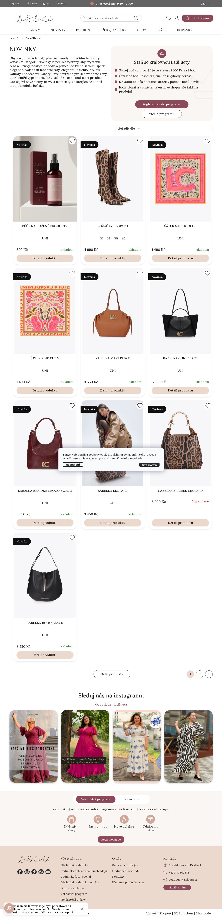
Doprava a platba (72, 888)
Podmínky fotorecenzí (76, 876)
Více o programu (162, 114)
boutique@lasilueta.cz (183, 879)
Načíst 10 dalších (112, 674)
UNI (45, 238)
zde (139, 458)
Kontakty (118, 876)
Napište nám (177, 887)
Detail (37, 258)
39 (116, 238)
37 (101, 238)
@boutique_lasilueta (111, 704)
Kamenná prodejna (125, 865)
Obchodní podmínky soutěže (80, 882)
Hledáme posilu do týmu (128, 882)
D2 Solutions (183, 913)
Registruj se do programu (161, 104)
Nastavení (73, 464)
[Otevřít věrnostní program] (9, 908)
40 (123, 238)
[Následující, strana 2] (209, 674)
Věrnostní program (37, 3)
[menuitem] (35, 30)
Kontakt (61, 3)
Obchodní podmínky (74, 865)
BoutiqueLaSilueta (20, 871)
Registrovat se (111, 839)
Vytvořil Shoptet (158, 913)
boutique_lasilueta (27, 871)
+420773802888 (41, 871)
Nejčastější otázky (73, 899)
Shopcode (203, 913)
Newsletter (132, 799)
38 (109, 238)
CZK (204, 3)
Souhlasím (149, 464)
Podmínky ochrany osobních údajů (84, 871)
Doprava (14, 3)
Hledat (136, 18)
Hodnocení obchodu (126, 871)
